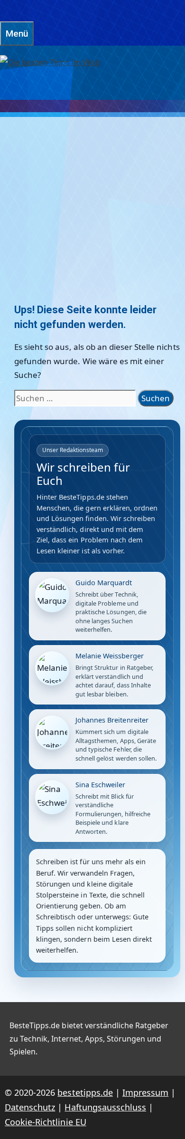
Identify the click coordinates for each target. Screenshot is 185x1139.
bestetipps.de (84, 1092)
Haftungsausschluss (105, 1107)
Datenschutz (30, 1107)
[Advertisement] (92, 197)
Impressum (145, 1092)
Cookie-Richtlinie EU (45, 1122)
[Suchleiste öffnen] (4, 10)
